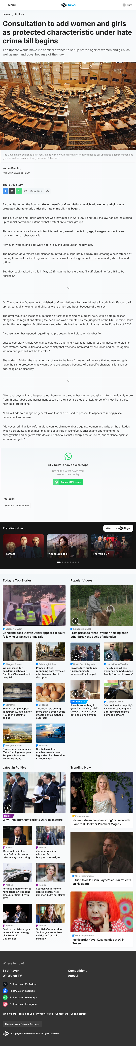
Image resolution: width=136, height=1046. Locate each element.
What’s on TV (12, 975)
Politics (19, 14)
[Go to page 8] (78, 562)
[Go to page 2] (62, 562)
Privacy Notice (44, 1013)
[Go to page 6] (73, 562)
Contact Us (61, 1013)
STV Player (11, 970)
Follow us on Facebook (23, 990)
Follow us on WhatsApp (23, 997)
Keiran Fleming (12, 168)
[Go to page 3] (65, 562)
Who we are (9, 1013)
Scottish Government (17, 505)
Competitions (77, 970)
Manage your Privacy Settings (22, 1024)
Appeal (73, 975)
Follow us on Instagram (23, 1004)
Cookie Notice (78, 1013)
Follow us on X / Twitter (23, 984)
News (7, 14)
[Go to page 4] (67, 562)
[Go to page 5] (70, 562)
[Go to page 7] (75, 562)
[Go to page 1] (59, 562)
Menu (12, 5)
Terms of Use (26, 1013)
